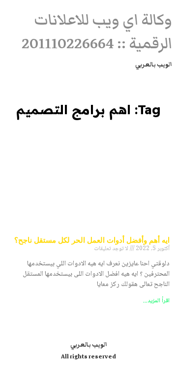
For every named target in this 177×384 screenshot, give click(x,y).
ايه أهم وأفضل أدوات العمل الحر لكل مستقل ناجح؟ (92, 240)
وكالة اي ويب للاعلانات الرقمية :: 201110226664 (97, 31)
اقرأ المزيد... (156, 301)
